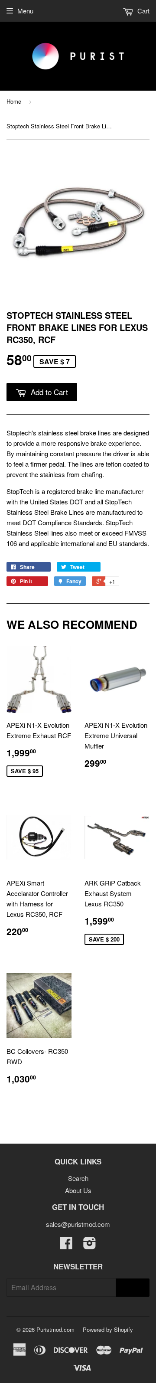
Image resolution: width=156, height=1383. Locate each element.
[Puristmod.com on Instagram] (89, 1245)
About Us (78, 1190)
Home (13, 101)
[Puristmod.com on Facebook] (66, 1245)
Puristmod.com (55, 1329)
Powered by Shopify (108, 1329)
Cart (143, 10)
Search (78, 1178)
